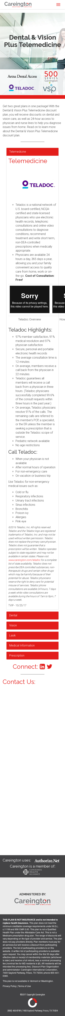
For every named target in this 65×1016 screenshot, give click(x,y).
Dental (13, 615)
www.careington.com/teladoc (24, 559)
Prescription (16, 655)
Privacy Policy (9, 986)
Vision (13, 625)
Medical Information (22, 645)
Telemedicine (17, 151)
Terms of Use (24, 986)
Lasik (12, 635)
